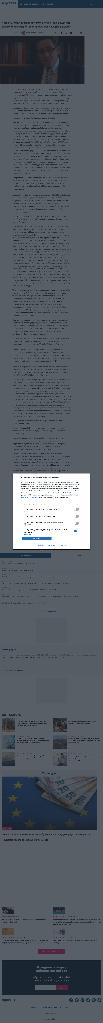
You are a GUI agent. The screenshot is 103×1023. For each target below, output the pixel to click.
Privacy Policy (63, 545)
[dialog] (51, 511)
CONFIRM (37, 538)
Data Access (51, 545)
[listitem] (51, 505)
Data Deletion (40, 545)
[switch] (76, 509)
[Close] (86, 477)
